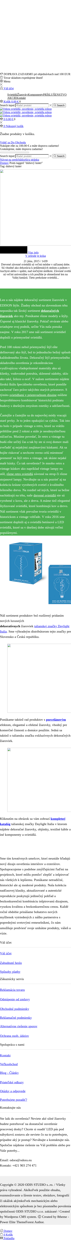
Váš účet (5, 953)
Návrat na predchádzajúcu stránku (19, 159)
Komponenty (35, 94)
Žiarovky (22, 94)
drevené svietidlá (44, 495)
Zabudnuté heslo (11, 963)
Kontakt (21, 97)
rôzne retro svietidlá (20, 474)
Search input (7, 105)
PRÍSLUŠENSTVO (55, 94)
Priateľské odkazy (12, 1082)
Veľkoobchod (9, 1064)
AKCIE (11, 97)
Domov (4, 163)
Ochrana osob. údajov (14, 1036)
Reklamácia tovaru (12, 990)
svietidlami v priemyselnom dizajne (33, 395)
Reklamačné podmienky (16, 1017)
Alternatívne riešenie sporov (18, 1026)
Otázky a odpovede (12, 1091)
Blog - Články (9, 1073)
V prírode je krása (35, 255)
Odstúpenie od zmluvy (15, 999)
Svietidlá (12, 94)
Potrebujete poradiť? (13, 1100)
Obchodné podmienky (14, 1009)
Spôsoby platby (10, 971)
